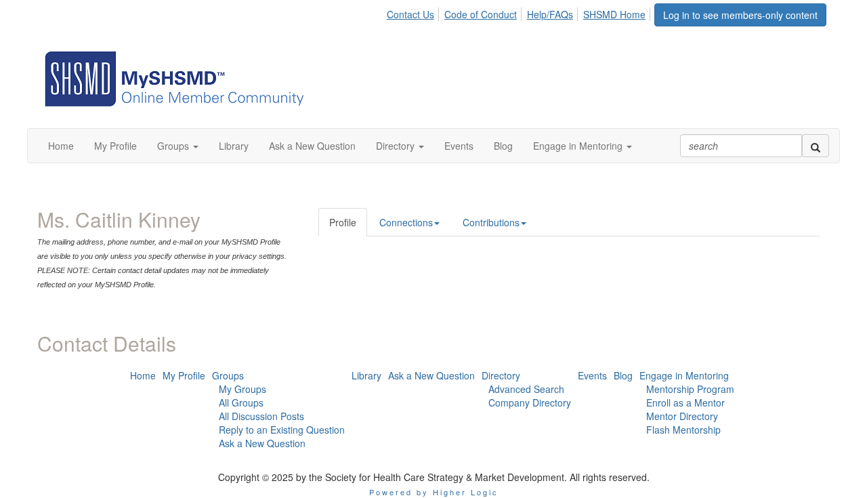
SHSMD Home (614, 14)
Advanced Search (526, 389)
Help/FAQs (550, 14)
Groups (228, 375)
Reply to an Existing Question (282, 429)
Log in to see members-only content (740, 15)
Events (592, 375)
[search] (815, 145)
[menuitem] (414, 12)
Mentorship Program (690, 389)
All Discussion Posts (261, 416)
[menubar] (519, 12)
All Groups (241, 402)
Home (143, 375)
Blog (623, 375)
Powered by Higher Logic (434, 491)
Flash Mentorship (683, 429)
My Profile (184, 375)
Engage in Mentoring (684, 375)
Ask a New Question (262, 443)
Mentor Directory (682, 416)
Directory (501, 375)
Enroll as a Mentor (685, 402)
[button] (178, 146)
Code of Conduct (480, 14)
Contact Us (410, 14)
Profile (342, 222)
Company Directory (529, 402)
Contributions (491, 222)
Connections (406, 222)
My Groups (242, 389)
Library (366, 375)
